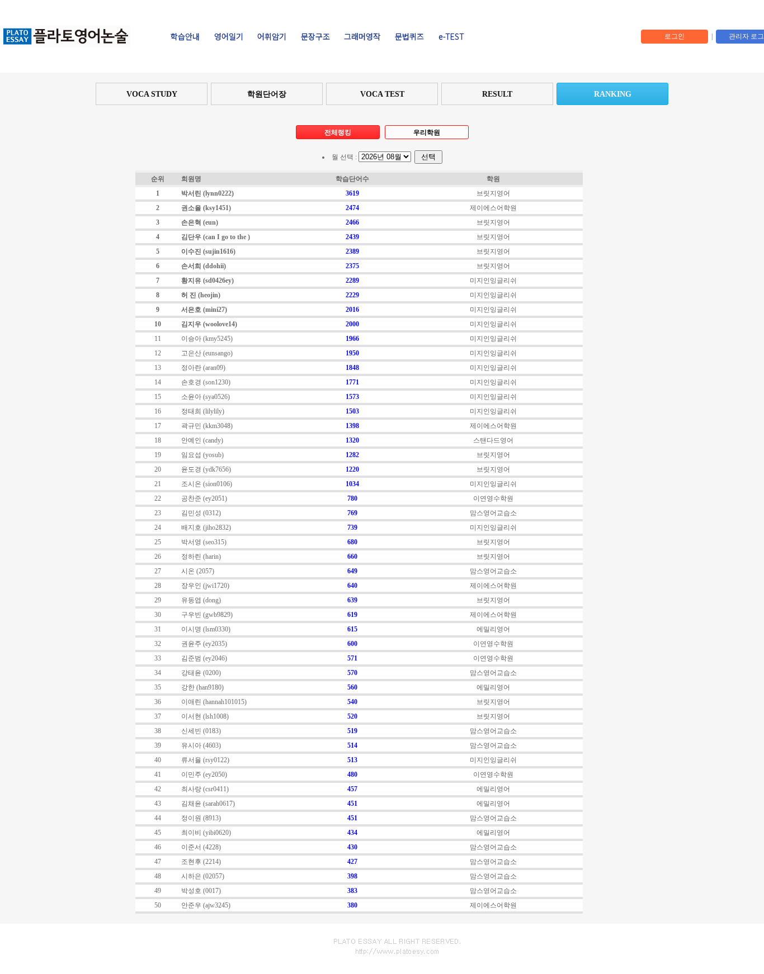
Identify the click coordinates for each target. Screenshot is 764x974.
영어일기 (228, 36)
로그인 (674, 36)
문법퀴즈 (409, 36)
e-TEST (451, 36)
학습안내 (185, 36)
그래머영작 (362, 36)
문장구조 (315, 36)
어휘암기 (271, 36)
